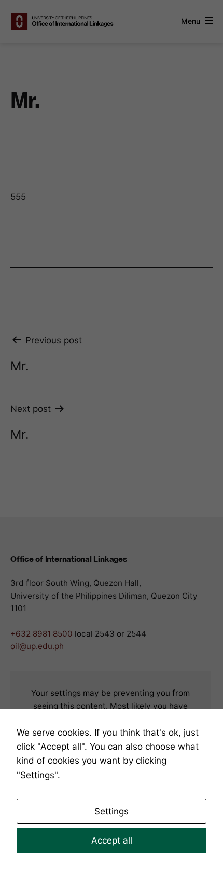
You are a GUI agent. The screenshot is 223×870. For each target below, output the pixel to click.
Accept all (111, 840)
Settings (111, 811)
